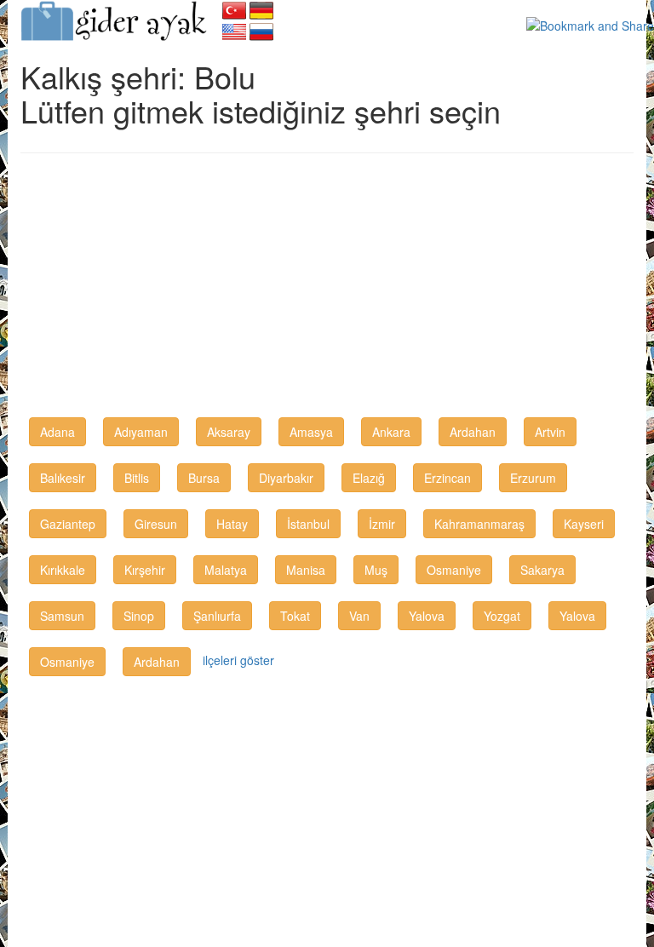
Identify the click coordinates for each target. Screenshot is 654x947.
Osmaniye (454, 569)
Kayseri (584, 523)
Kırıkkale (62, 569)
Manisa (305, 569)
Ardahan (473, 431)
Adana (57, 431)
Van (359, 615)
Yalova (427, 615)
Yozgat (502, 615)
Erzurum (533, 477)
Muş (375, 569)
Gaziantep (67, 523)
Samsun (62, 615)
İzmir (382, 523)
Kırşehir (144, 569)
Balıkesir (62, 477)
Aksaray (228, 431)
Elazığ (369, 477)
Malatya (225, 569)
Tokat (295, 615)
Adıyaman (141, 431)
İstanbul (308, 523)
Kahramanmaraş (479, 523)
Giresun (156, 523)
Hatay (232, 523)
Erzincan (447, 477)
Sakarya (542, 569)
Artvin (550, 431)
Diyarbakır (286, 477)
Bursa (204, 477)
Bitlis (136, 477)
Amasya (311, 431)
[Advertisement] (327, 289)
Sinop (138, 615)
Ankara (391, 431)
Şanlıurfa (217, 615)
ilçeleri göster (238, 660)
